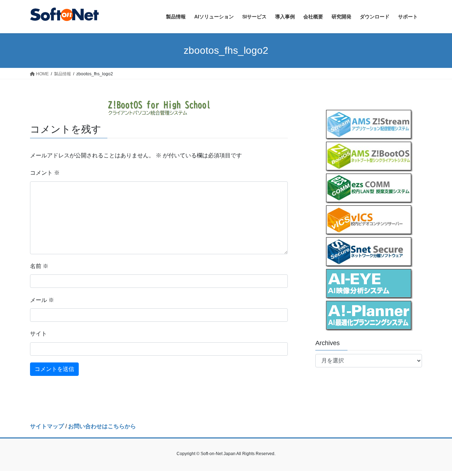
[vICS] (368, 219)
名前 (39, 266)
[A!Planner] (368, 315)
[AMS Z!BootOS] (368, 155)
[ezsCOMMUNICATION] (368, 187)
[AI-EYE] (368, 283)
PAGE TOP (434, 450)
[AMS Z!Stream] (368, 124)
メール (42, 300)
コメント (45, 173)
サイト (38, 334)
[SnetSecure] (368, 251)
